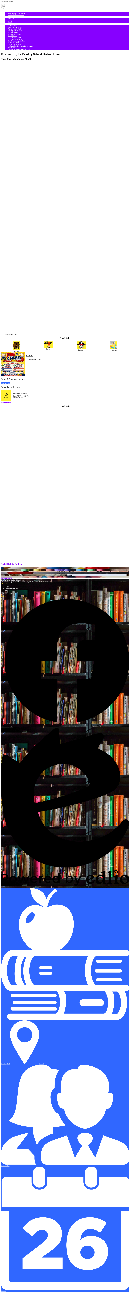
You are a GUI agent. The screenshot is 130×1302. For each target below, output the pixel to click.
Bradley (10, 22)
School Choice (16, 37)
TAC (6, 592)
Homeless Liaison (13, 42)
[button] (16, 11)
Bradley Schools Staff (15, 31)
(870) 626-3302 (30, 582)
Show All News (5, 383)
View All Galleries (6, 578)
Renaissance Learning (11, 588)
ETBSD (29, 355)
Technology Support (14, 44)
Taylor (10, 20)
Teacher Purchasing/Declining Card (19, 49)
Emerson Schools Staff (15, 27)
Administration (12, 25)
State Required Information (16, 13)
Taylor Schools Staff (14, 29)
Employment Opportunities (16, 41)
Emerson (11, 18)
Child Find (11, 48)
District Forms (12, 36)
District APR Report (14, 34)
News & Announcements (12, 379)
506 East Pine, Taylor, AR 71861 (11, 582)
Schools (41, 1064)
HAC (6, 590)
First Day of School (20, 393)
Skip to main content (7, 1)
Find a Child (8, 593)
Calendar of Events (10, 387)
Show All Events (6, 402)
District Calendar (13, 32)
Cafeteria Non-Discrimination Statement (20, 46)
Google (7, 586)
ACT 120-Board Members (16, 15)
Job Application (17, 39)
